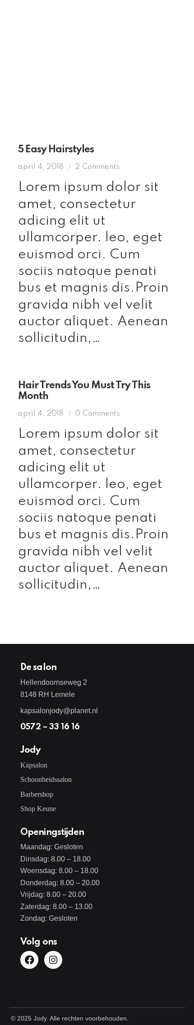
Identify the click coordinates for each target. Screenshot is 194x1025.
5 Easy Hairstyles (56, 150)
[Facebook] (29, 960)
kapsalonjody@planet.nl (59, 710)
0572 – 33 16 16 (50, 727)
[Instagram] (53, 960)
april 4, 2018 (41, 167)
